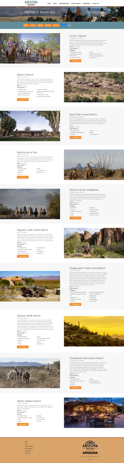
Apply (64, 25)
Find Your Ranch (76, 3)
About (55, 3)
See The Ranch (75, 60)
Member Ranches (64, 3)
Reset (70, 25)
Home (49, 3)
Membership (86, 3)
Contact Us (96, 3)
